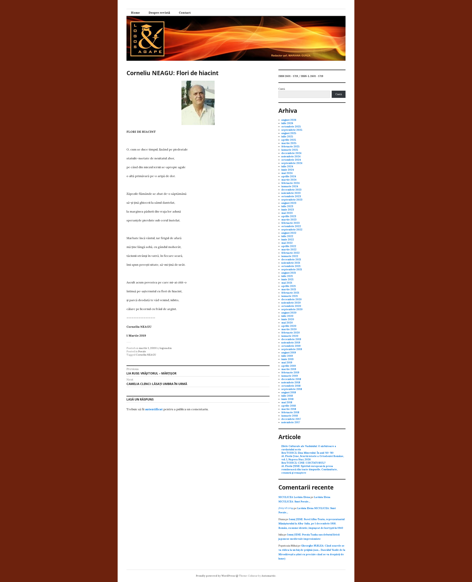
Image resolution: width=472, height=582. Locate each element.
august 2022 (288, 232)
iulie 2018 (287, 395)
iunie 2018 (287, 399)
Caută (281, 88)
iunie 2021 (287, 279)
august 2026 (288, 119)
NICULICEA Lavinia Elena (294, 497)
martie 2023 (288, 219)
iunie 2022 (287, 239)
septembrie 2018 (291, 389)
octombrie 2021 (291, 266)
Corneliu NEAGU (146, 354)
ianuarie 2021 (289, 296)
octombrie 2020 (291, 306)
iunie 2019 (287, 359)
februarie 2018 (290, 412)
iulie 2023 (287, 206)
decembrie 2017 (291, 419)
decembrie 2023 (291, 189)
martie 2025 (288, 143)
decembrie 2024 (291, 153)
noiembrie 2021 (290, 262)
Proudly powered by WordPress (215, 575)
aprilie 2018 (288, 405)
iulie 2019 (287, 355)
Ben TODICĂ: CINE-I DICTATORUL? (303, 462)
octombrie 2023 (291, 196)
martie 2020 (289, 329)
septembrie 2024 (291, 163)
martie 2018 (288, 409)
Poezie (142, 351)
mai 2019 (286, 362)
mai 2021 (286, 282)
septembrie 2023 (291, 199)
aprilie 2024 (288, 176)
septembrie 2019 (291, 349)
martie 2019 (288, 369)
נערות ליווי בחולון (285, 508)
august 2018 (288, 392)
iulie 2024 (287, 166)
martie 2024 (288, 179)
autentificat (154, 409)
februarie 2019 (290, 372)
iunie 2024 (287, 169)
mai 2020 (287, 322)
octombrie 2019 (291, 346)
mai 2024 (287, 173)
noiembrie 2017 (290, 422)
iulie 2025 (287, 136)
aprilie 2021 (288, 286)
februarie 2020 (290, 332)
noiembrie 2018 (290, 382)
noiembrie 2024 (291, 156)
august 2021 (288, 272)
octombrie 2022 (291, 226)
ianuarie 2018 (289, 415)
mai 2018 (286, 402)
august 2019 (288, 352)
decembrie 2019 (291, 339)
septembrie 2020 (292, 309)
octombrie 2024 (291, 159)
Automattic (268, 575)
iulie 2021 (287, 276)
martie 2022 (288, 249)
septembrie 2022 (291, 229)
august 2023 (288, 203)
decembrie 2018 (291, 379)
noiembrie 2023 (291, 193)
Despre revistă (159, 12)
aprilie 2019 (288, 365)
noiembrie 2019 (290, 342)
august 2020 (288, 312)
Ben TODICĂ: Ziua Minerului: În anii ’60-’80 (307, 452)
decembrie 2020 (291, 299)
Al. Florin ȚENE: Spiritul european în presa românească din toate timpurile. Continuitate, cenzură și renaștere (309, 469)
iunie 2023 (287, 209)
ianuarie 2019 (289, 375)
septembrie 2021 (291, 269)
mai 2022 (287, 242)
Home (135, 12)
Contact (185, 12)
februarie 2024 (290, 183)
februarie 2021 (290, 292)
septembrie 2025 (291, 129)
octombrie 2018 (291, 385)
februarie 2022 (290, 252)
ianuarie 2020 (289, 336)
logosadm (166, 348)
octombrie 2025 (291, 126)
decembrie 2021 (291, 259)
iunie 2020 (287, 319)
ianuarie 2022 (289, 256)
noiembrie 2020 (291, 302)
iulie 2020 (287, 316)
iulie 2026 (287, 123)
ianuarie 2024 (289, 186)
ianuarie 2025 (289, 149)
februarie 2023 (290, 223)
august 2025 (288, 133)
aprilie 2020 (288, 326)
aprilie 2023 (288, 216)
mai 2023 (287, 213)
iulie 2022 (287, 236)
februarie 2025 (290, 146)
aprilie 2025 (288, 139)
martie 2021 (288, 289)
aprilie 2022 (288, 246)
